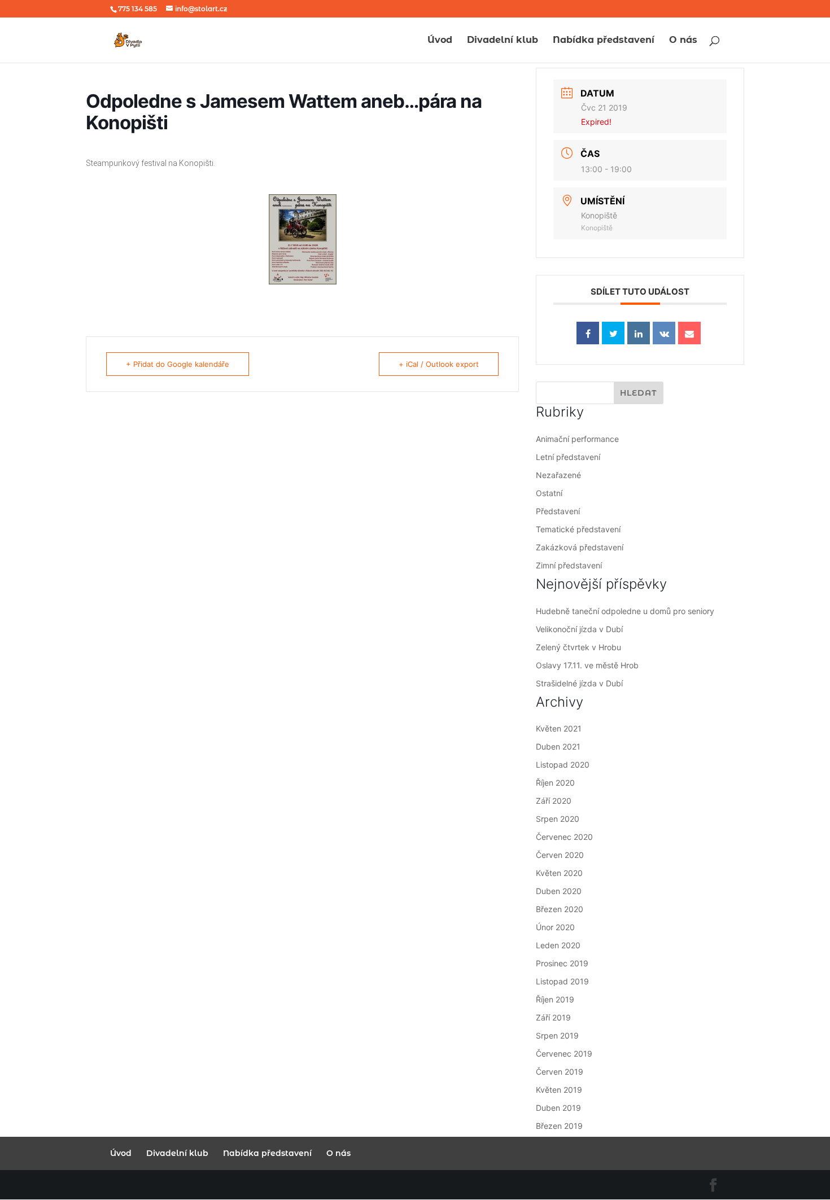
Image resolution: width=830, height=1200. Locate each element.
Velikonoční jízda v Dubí (579, 629)
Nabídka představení (603, 40)
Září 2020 (553, 800)
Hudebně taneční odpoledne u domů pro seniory (625, 611)
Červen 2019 (559, 1071)
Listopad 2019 (562, 981)
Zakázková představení (579, 547)
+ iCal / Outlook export (439, 364)
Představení (558, 511)
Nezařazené (558, 475)
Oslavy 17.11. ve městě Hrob (587, 665)
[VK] (664, 333)
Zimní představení (569, 565)
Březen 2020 (559, 909)
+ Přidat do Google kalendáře (177, 364)
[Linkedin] (638, 333)
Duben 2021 (558, 746)
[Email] (689, 333)
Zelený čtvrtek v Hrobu (578, 647)
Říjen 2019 (555, 999)
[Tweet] (613, 333)
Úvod (439, 40)
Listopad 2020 (562, 764)
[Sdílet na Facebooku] (587, 333)
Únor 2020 (555, 927)
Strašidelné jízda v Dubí (579, 683)
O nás (683, 40)
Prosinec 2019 (562, 963)
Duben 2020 (559, 891)
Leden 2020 (558, 945)
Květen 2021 (559, 728)
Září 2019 (553, 1017)
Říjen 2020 (555, 782)
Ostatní (549, 493)
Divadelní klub (502, 40)
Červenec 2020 (564, 837)
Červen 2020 (560, 855)
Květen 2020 (559, 873)
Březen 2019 (559, 1126)
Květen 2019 (559, 1089)
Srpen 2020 (557, 819)
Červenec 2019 (564, 1053)
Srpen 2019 (557, 1035)
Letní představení (568, 457)
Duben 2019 (558, 1108)
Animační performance (577, 439)
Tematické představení (578, 529)
